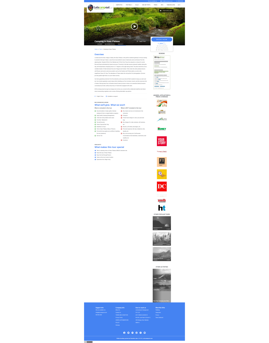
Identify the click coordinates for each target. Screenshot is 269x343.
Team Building (171, 5)
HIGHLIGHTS (120, 44)
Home (96, 49)
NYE (162, 5)
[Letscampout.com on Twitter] (128, 333)
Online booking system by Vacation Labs (127, 338)
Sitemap (118, 325)
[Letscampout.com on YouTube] (145, 333)
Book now (161, 39)
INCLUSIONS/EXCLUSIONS (110, 44)
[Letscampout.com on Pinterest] (136, 333)
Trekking (158, 310)
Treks (155, 5)
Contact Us (118, 312)
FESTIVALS (128, 5)
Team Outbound (159, 317)
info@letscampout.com (167, 1)
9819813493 (180, 1)
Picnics (157, 315)
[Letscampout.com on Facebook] (124, 333)
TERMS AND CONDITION (122, 315)
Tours (100, 49)
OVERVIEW (99, 44)
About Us (118, 310)
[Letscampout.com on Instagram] (141, 333)
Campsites (119, 5)
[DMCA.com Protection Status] (88, 342)
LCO (179, 5)
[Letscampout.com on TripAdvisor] (132, 333)
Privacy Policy (119, 317)
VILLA (136, 5)
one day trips (146, 5)
